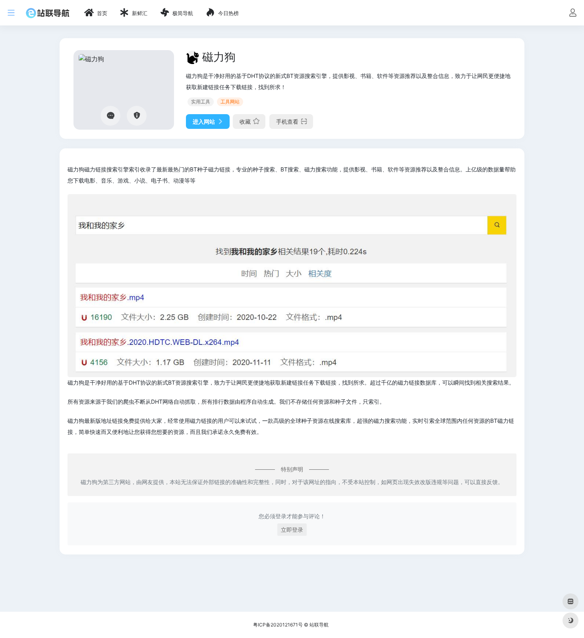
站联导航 (319, 625)
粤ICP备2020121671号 (278, 625)
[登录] (573, 13)
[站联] (48, 12)
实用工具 (200, 102)
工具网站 (230, 102)
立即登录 (292, 529)
